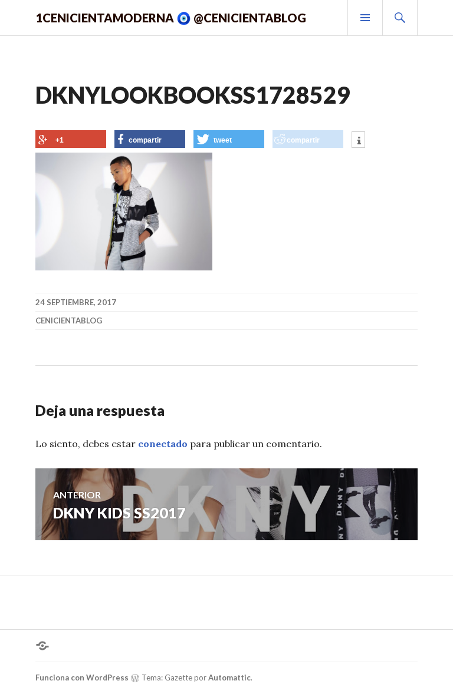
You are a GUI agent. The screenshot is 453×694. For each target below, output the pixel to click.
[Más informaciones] (358, 141)
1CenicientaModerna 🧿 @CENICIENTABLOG (170, 18)
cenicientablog (68, 320)
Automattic (229, 677)
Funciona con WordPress (82, 677)
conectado (163, 444)
